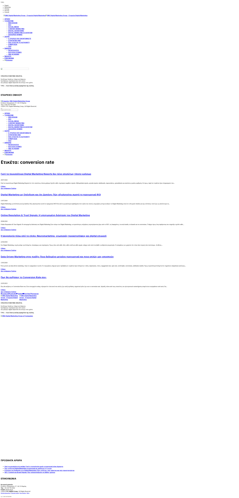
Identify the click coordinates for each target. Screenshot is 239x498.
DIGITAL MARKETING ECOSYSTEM (20, 127)
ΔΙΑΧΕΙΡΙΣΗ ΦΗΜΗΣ (15, 129)
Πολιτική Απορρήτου (5, 493)
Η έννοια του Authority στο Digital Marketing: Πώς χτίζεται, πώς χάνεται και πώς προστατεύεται (39, 470)
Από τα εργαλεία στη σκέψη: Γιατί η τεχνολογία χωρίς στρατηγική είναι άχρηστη (33, 467)
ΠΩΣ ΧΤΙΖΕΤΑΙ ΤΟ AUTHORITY (19, 137)
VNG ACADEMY (13, 149)
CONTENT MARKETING (16, 123)
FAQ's (28, 493)
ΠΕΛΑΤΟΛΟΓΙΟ (13, 145)
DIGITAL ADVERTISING (16, 125)
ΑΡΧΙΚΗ (7, 113)
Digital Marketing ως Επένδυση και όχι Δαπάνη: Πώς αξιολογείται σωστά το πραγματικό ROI (51, 194)
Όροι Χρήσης (23, 493)
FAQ (9, 141)
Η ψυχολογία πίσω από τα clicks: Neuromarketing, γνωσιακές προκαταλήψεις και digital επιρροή (54, 235)
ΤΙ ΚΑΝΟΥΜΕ (9, 115)
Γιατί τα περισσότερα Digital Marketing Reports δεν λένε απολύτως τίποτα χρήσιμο (46, 174)
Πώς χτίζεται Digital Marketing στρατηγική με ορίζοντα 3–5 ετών (28, 468)
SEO (9, 119)
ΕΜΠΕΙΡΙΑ (7, 143)
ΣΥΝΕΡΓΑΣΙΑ (12, 139)
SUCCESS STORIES (15, 147)
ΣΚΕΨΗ (6, 131)
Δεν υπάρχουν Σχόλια (8, 188)
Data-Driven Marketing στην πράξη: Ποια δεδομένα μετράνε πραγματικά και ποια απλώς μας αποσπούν (57, 256)
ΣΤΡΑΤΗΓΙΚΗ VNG (14, 135)
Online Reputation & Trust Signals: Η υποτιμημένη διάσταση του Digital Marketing (45, 215)
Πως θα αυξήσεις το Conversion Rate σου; (24, 277)
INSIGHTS (7, 151)
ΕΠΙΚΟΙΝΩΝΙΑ (9, 153)
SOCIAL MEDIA (13, 121)
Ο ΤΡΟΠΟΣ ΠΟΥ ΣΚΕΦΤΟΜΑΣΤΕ (19, 133)
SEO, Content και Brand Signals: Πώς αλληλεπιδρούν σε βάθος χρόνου (29, 472)
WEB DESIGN (12, 117)
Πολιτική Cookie (15, 493)
